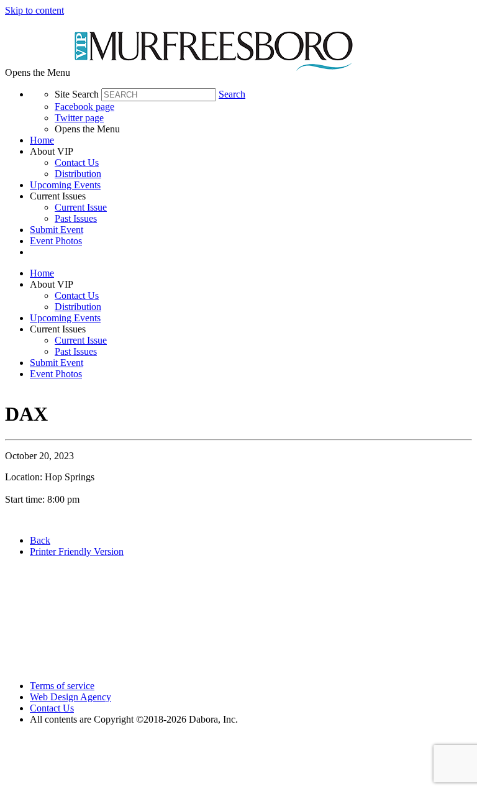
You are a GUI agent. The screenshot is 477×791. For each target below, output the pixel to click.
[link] (251, 140)
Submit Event (56, 229)
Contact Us (77, 162)
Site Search (77, 94)
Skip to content (34, 10)
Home (42, 140)
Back (40, 540)
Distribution (78, 173)
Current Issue (81, 207)
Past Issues (76, 218)
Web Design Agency (70, 697)
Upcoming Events (65, 185)
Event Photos (56, 240)
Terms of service (62, 685)
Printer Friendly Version (77, 551)
